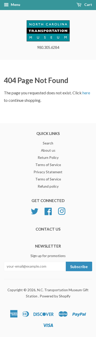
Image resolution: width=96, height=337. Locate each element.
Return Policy (48, 158)
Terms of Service (48, 165)
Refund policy (48, 186)
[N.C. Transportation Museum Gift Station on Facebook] (48, 211)
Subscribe (79, 266)
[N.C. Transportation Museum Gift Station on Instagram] (62, 211)
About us (48, 150)
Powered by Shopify (55, 296)
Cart (87, 4)
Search (48, 143)
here (86, 92)
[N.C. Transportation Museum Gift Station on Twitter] (34, 211)
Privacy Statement (48, 172)
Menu (15, 4)
